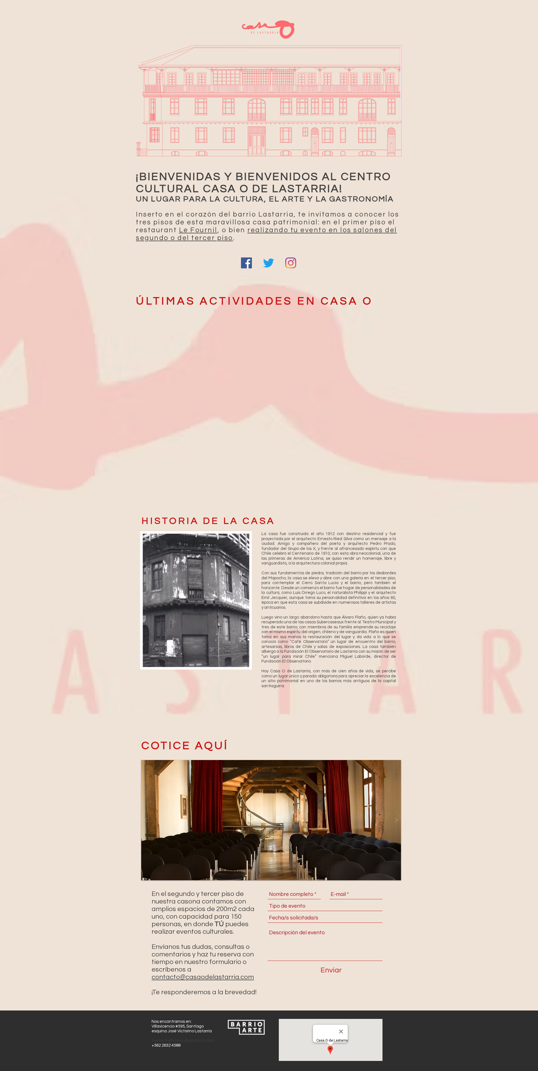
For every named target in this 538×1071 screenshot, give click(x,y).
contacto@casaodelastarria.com (203, 977)
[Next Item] (242, 600)
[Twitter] (268, 262)
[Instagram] (290, 262)
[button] (271, 820)
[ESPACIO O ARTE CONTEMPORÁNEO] (269, 82)
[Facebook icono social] (246, 262)
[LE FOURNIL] (269, 139)
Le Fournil (198, 230)
